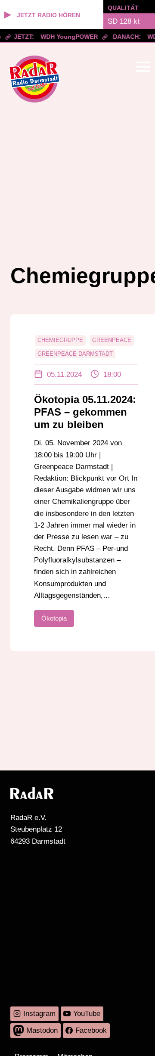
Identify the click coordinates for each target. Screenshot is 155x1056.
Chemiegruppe (60, 340)
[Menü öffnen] (142, 67)
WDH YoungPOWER (67, 36)
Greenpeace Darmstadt (75, 354)
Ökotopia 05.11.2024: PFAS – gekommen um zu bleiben (85, 412)
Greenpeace (111, 340)
